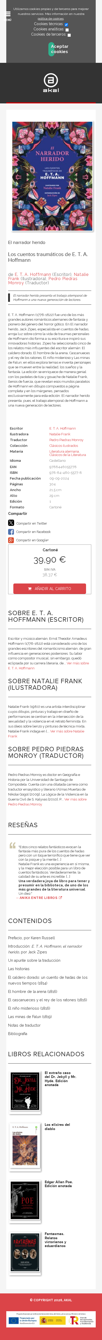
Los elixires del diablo (57, 1126)
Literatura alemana (64, 451)
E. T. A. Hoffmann (33, 274)
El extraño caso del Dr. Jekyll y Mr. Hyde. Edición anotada (60, 1079)
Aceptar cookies (52, 49)
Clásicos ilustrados (63, 445)
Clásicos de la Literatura (67, 455)
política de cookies (51, 18)
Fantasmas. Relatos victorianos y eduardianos (55, 1240)
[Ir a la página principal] (51, 82)
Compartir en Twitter (31, 523)
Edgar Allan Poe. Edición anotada (59, 1184)
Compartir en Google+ (32, 540)
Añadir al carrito (53, 589)
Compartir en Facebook (33, 532)
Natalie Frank (59, 434)
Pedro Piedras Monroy (66, 440)
